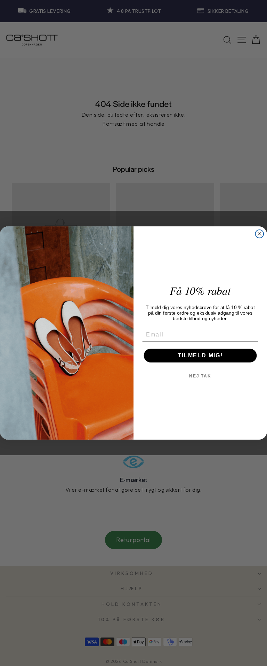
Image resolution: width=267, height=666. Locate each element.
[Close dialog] (260, 234)
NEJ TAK (200, 376)
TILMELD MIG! (200, 355)
